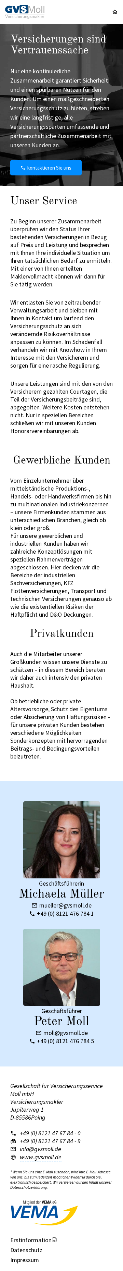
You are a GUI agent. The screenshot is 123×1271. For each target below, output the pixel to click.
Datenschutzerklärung (28, 1187)
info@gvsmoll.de (40, 1149)
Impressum (24, 1260)
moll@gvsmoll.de (65, 1032)
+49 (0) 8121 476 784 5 (65, 1041)
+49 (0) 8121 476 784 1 (65, 913)
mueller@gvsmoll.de (65, 905)
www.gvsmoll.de (41, 1157)
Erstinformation (31, 1240)
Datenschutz (26, 1250)
